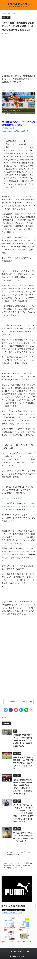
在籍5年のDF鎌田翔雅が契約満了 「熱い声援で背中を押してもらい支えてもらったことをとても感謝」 (23, 762)
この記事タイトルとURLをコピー (19, 701)
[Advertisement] (18, 53)
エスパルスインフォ (18, 951)
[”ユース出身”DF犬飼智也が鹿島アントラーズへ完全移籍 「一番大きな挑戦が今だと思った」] (21, 710)
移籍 (4, 717)
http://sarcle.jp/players (11, 498)
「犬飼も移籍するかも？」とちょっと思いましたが (18, 506)
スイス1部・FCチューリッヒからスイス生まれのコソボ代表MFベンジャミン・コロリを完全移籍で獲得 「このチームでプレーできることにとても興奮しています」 (23, 813)
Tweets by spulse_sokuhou (12, 913)
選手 (8, 717)
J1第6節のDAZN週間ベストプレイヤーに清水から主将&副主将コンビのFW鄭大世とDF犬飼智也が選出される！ (23, 740)
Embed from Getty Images (9, 90)
